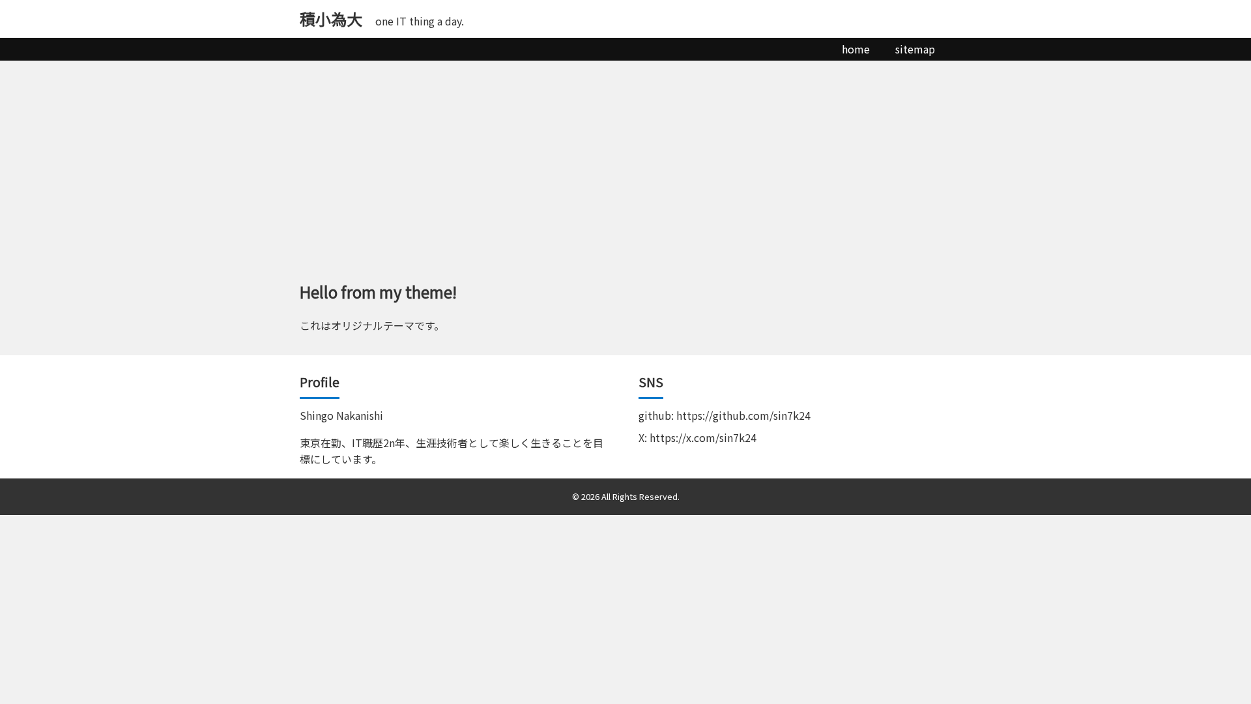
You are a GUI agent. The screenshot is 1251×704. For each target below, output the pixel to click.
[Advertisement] (625, 158)
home (856, 49)
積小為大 (331, 18)
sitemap (915, 49)
